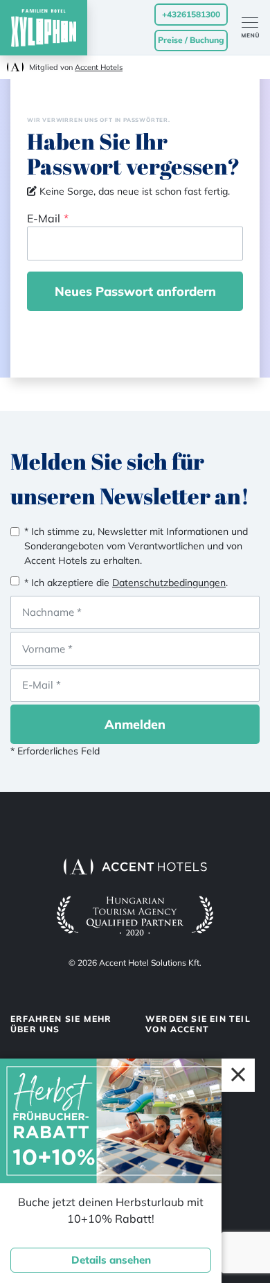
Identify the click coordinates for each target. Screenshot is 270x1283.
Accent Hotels (99, 67)
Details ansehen (111, 1259)
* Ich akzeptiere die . (126, 582)
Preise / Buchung (191, 40)
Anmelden (135, 724)
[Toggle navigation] (256, 27)
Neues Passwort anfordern (135, 291)
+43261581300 (191, 14)
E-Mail (43, 218)
